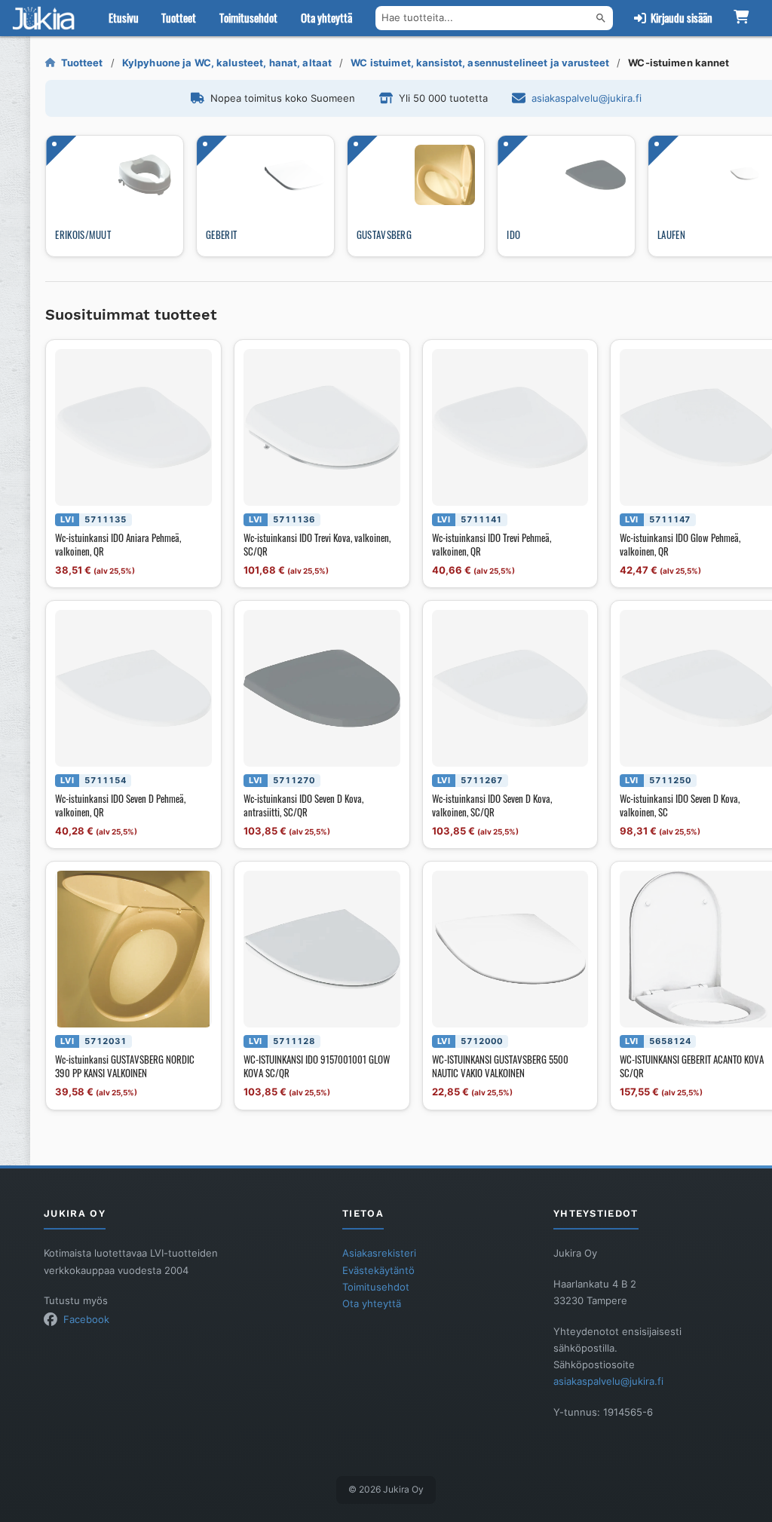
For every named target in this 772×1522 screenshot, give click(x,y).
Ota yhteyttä (326, 18)
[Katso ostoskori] (740, 18)
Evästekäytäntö (378, 1270)
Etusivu (124, 18)
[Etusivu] (46, 18)
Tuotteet (178, 18)
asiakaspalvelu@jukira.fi (587, 98)
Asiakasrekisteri (379, 1253)
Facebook (86, 1319)
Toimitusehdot (248, 18)
